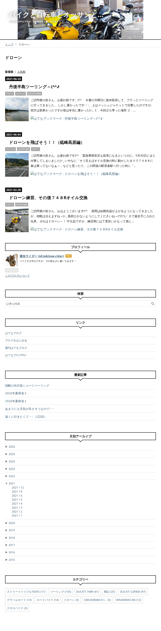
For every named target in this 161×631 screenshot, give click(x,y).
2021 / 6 (17, 495)
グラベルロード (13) (19, 600)
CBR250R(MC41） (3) (97, 600)
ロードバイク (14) (48, 600)
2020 (12, 523)
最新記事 (80, 374)
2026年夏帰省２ (16, 393)
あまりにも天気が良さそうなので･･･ (29, 409)
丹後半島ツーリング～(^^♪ (34, 86)
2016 (12, 552)
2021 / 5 (17, 499)
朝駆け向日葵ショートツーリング (27, 385)
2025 (12, 454)
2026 (12, 446)
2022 (12, 476)
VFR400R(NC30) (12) (128, 600)
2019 (12, 530)
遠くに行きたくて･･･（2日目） (26, 417)
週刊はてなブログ (16, 348)
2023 (12, 469)
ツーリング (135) (60, 591)
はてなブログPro (15, 355)
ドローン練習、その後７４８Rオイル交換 (48, 197)
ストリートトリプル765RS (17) (26, 591)
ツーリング (20, 93)
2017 (12, 545)
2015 (12, 560)
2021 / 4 (17, 503)
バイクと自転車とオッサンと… (56, 14)
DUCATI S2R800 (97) (133, 591)
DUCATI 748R (23, 149)
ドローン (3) (71, 600)
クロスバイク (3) (17, 608)
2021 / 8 (17, 491)
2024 (12, 461)
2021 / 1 (17, 515)
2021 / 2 (17, 511)
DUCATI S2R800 (34, 93)
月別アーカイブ (80, 436)
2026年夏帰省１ (16, 401)
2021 (12, 483)
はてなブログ (13, 333)
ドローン (9, 93)
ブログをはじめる (16, 340)
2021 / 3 (17, 507)
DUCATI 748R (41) (87, 591)
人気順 (21, 72)
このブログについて (17, 275)
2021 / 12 (18, 487)
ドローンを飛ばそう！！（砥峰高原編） (47, 142)
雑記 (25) (109, 591)
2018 (12, 538)
